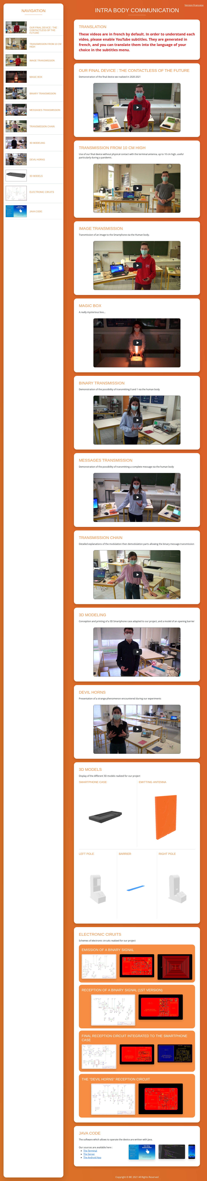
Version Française (194, 5)
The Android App (92, 1157)
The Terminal (90, 1150)
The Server (89, 1154)
